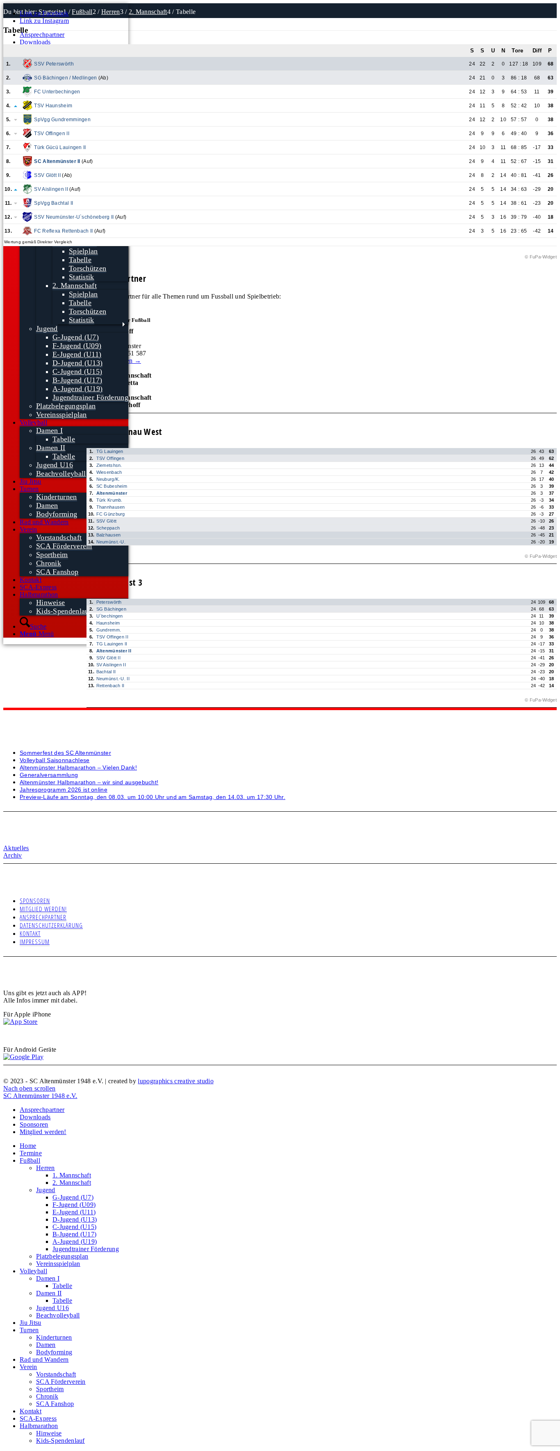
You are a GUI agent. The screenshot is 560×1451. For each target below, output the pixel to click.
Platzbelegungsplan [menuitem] (62, 1256)
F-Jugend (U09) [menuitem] (74, 1204)
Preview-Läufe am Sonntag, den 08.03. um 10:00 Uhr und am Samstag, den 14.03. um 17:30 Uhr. (152, 797)
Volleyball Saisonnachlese (55, 760)
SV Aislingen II (51, 189)
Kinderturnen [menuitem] (54, 1337)
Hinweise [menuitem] (48, 1433)
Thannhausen (110, 507)
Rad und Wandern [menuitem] (44, 1359)
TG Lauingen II (111, 643)
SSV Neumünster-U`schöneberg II (74, 217)
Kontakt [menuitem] (30, 1411)
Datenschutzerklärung (51, 925)
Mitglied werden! (43, 909)
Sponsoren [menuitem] (34, 1124)
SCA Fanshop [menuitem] (55, 1403)
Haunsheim (108, 622)
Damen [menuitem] (46, 1344)
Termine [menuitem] (31, 1153)
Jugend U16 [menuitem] (52, 1307)
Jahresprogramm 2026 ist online (63, 789)
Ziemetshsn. (109, 465)
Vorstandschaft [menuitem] (56, 1374)
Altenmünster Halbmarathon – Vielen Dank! (78, 767)
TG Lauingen (109, 451)
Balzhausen (108, 534)
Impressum (35, 941)
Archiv (12, 855)
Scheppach (108, 527)
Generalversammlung (49, 775)
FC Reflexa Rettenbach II (63, 231)
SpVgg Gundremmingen (62, 119)
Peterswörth (109, 602)
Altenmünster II (114, 650)
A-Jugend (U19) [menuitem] (74, 1241)
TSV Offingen (110, 458)
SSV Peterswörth (54, 64)
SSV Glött (106, 520)
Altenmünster (111, 493)
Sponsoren (35, 900)
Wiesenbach (109, 472)
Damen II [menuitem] (48, 1293)
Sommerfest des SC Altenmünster (65, 752)
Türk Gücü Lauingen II (60, 147)
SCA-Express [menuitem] (38, 1418)
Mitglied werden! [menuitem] (43, 1131)
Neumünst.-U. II (113, 678)
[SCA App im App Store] (20, 1021)
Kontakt (30, 933)
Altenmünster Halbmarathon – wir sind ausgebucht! (89, 782)
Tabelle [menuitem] (62, 1285)
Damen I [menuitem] (47, 1278)
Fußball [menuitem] (30, 1160)
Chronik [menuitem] (47, 1396)
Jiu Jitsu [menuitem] (30, 1322)
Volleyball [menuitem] (33, 1271)
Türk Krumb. (109, 500)
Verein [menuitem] (28, 1366)
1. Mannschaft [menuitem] (71, 1175)
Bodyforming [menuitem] (54, 1352)
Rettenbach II (110, 685)
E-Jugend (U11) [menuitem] (74, 1212)
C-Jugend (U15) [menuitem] (74, 1226)
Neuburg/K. (108, 479)
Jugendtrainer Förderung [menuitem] (85, 1248)
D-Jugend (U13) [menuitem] (74, 1219)
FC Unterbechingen (57, 92)
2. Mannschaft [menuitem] (71, 1182)
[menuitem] (74, 34)
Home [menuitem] (28, 1145)
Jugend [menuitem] (45, 1189)
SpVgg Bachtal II (53, 203)
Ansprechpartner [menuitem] (42, 1109)
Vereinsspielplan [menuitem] (58, 1263)
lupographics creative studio (175, 1080)
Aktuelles (16, 847)
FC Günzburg (110, 514)
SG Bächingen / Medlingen (65, 78)
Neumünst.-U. (111, 541)
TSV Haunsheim (53, 106)
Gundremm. (108, 629)
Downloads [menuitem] (35, 1117)
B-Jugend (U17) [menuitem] (74, 1234)
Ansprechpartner (42, 34)
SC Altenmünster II (57, 161)
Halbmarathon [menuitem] (39, 1425)
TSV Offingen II (51, 133)
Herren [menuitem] (45, 1167)
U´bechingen (109, 615)
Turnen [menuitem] (29, 1329)
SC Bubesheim (111, 486)
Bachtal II (106, 671)
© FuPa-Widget (541, 256)
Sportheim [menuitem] (50, 1388)
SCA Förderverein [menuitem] (61, 1381)
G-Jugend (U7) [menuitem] (72, 1197)
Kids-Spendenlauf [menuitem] (60, 1440)
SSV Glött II (47, 175)
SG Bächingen (111, 609)
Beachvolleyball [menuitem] (58, 1315)
